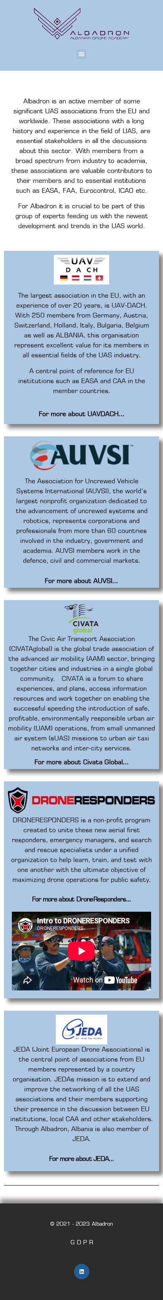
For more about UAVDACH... (82, 414)
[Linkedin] (81, 1271)
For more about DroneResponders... (81, 899)
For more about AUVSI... (81, 581)
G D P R (81, 1242)
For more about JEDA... (81, 1158)
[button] (81, 54)
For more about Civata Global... (81, 762)
